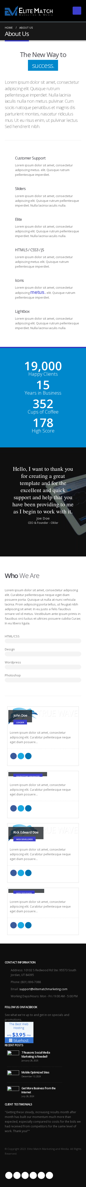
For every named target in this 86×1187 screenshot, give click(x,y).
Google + (49, 1175)
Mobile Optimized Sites (35, 1072)
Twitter (21, 756)
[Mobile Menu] (77, 11)
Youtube (33, 1175)
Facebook (13, 756)
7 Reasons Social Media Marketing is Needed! (36, 1054)
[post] (13, 1055)
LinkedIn (28, 756)
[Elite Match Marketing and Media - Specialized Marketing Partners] (29, 11)
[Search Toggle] (63, 10)
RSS (25, 1175)
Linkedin (41, 1175)
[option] (43, 494)
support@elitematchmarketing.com (43, 989)
